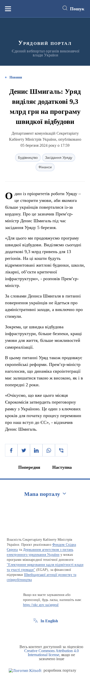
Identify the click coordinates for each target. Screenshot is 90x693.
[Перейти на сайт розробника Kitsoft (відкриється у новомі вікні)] (25, 670)
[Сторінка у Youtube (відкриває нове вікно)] (54, 632)
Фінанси (45, 167)
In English (49, 621)
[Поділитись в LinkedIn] (36, 450)
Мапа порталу (42, 494)
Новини (16, 77)
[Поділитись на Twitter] (24, 450)
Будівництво (28, 158)
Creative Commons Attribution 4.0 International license (51, 653)
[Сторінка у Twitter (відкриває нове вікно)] (45, 632)
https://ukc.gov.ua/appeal (41, 605)
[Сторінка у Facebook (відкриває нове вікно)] (35, 632)
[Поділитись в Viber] (61, 450)
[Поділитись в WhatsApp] (49, 450)
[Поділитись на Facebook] (11, 450)
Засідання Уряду (58, 158)
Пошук (77, 8)
